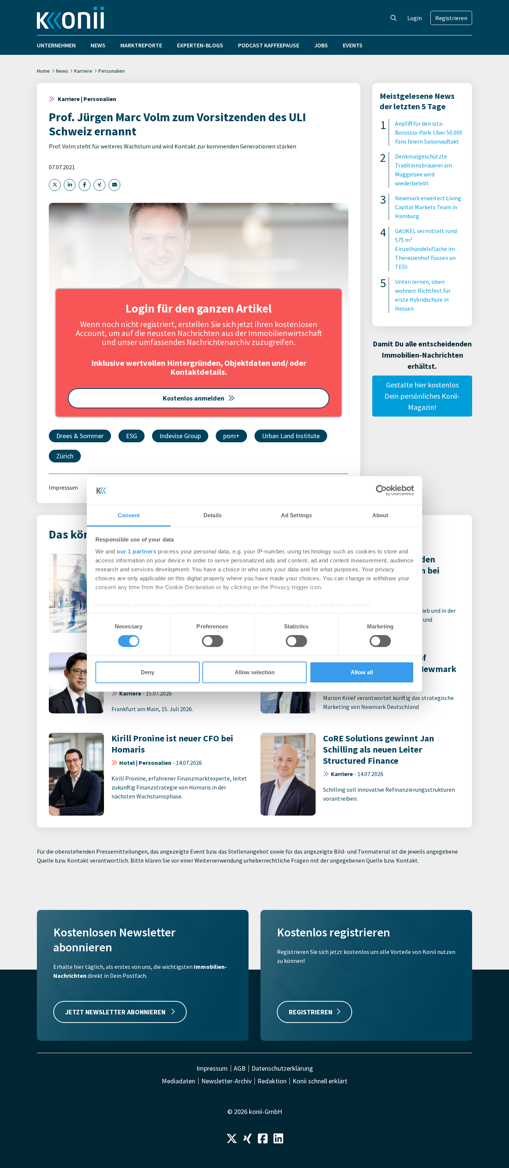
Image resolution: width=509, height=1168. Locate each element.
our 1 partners (136, 551)
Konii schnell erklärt (320, 1081)
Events (353, 45)
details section (349, 605)
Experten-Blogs (200, 45)
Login (414, 18)
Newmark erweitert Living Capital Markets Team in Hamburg (428, 207)
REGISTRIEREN (310, 1012)
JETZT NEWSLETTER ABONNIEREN (116, 1012)
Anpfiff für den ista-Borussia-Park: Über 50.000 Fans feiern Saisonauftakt (428, 132)
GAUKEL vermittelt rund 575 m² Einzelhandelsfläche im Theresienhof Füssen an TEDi (426, 248)
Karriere (83, 70)
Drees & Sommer (80, 435)
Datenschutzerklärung (282, 1068)
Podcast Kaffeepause (268, 45)
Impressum (63, 487)
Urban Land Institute (291, 435)
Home (43, 70)
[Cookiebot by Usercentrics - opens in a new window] (381, 490)
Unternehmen (56, 45)
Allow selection (255, 672)
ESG (131, 435)
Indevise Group (180, 435)
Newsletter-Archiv (226, 1081)
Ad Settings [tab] (296, 515)
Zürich (64, 456)
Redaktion (272, 1081)
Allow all (362, 672)
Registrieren (451, 18)
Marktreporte (141, 45)
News (98, 45)
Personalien (111, 70)
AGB (240, 1068)
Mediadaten (178, 1081)
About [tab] (380, 515)
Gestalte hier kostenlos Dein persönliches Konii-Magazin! (422, 396)
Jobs (321, 45)
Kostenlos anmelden (193, 398)
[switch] (212, 641)
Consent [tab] (129, 515)
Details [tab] (212, 515)
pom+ (231, 435)
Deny (147, 672)
